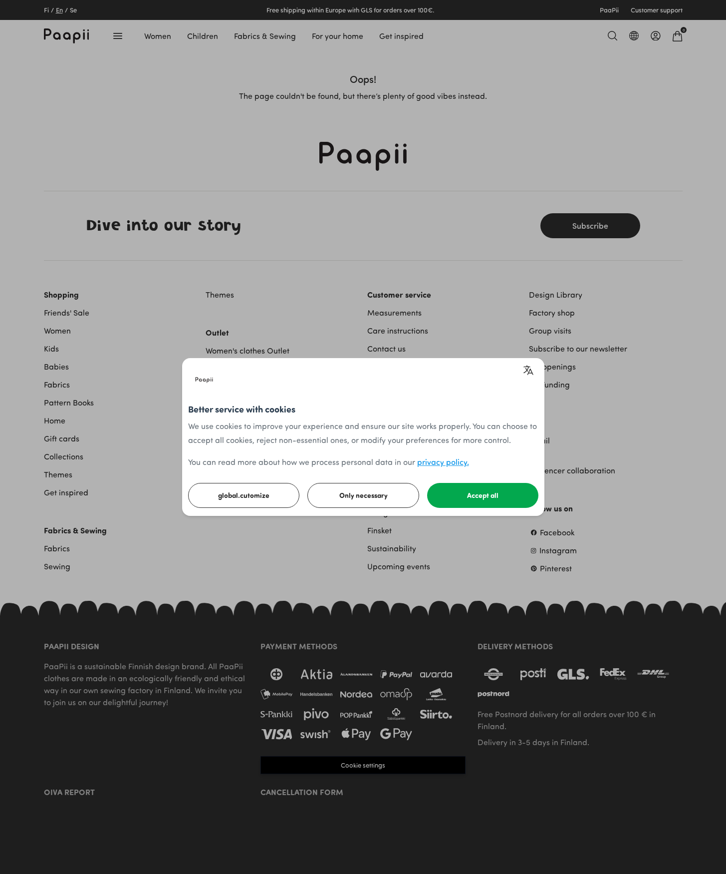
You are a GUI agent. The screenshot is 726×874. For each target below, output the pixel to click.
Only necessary (363, 495)
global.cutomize (243, 495)
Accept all (482, 495)
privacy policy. (443, 461)
